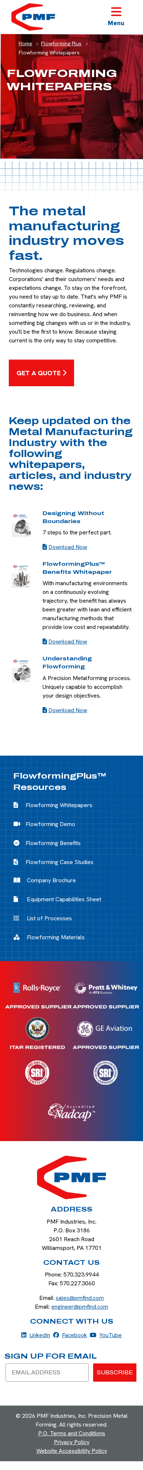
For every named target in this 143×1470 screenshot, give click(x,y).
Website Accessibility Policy (71, 1451)
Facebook (70, 1335)
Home (25, 43)
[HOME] (71, 1177)
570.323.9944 (81, 1274)
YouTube (106, 1335)
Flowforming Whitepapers (59, 805)
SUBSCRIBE (115, 1372)
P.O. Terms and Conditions (71, 1433)
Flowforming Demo (50, 824)
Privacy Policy (71, 1442)
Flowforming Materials (56, 937)
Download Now (67, 547)
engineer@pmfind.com (79, 1306)
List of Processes (49, 918)
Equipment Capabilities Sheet (64, 899)
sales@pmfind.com (80, 1298)
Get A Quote (38, 373)
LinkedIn (35, 1335)
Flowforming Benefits (53, 843)
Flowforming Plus (61, 43)
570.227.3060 (77, 1283)
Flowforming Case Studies (60, 862)
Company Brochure (51, 880)
